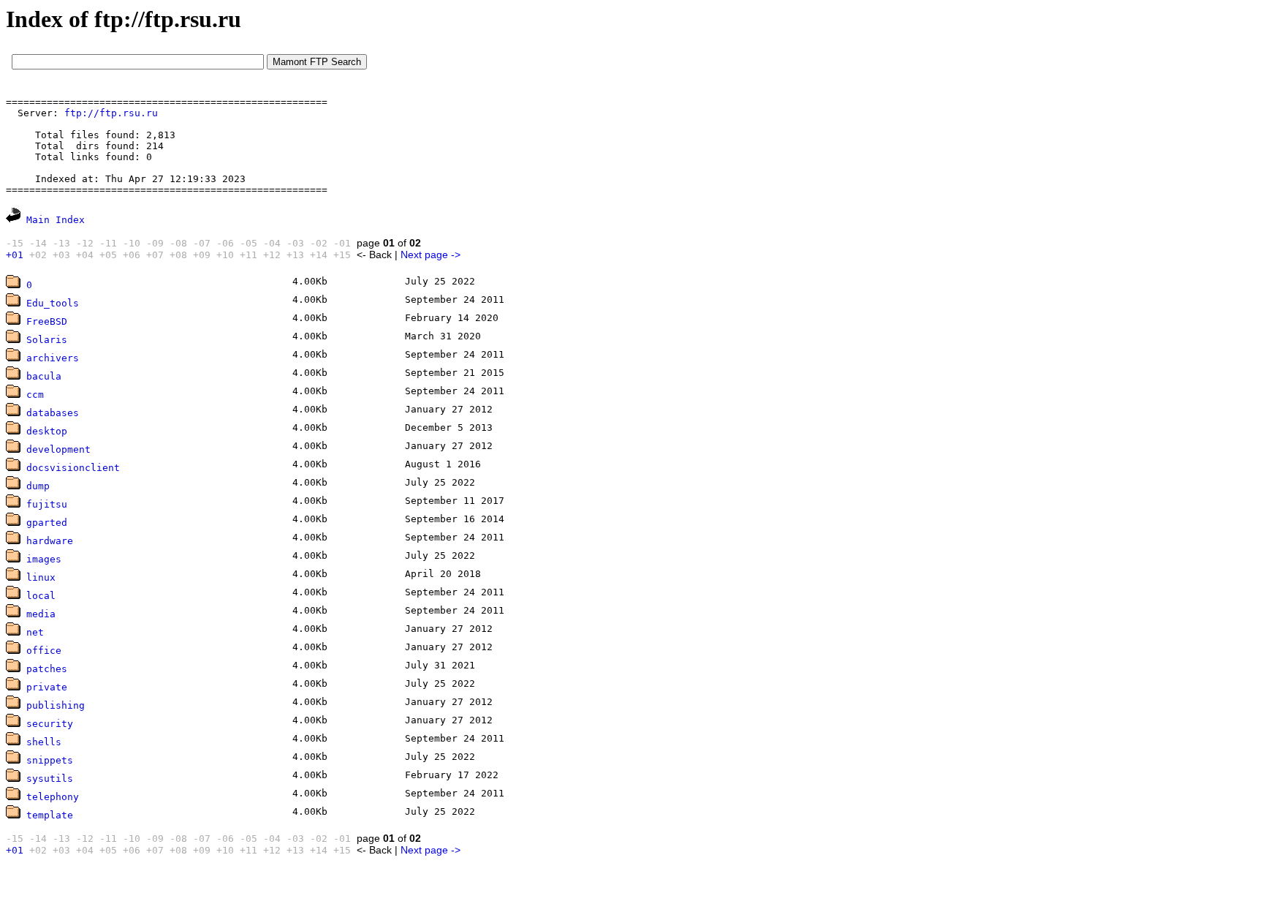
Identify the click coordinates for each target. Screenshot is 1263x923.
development (58, 449)
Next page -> (430, 254)
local (41, 595)
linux (41, 577)
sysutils (49, 778)
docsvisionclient (73, 467)
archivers (52, 358)
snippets (49, 760)
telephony (52, 796)
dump (38, 486)
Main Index (55, 219)
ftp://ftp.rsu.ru (111, 113)
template (49, 815)
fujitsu (46, 504)
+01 (14, 254)
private (46, 687)
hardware (49, 540)
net (35, 632)
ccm (35, 394)
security (49, 723)
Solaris (46, 339)
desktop (46, 431)
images (43, 559)
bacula (43, 376)
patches (46, 668)
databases (52, 412)
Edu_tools (52, 303)
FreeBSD (46, 321)
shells (43, 741)
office (43, 650)
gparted (46, 522)
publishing (55, 705)
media (41, 614)
